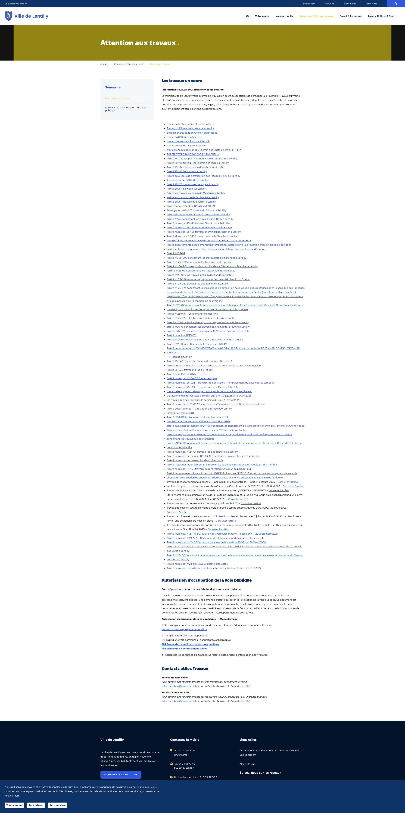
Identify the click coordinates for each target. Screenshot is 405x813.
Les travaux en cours (117, 98)
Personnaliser (58, 805)
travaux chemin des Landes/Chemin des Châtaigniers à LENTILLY (204, 149)
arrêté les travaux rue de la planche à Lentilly (193, 197)
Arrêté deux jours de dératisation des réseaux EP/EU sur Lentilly (203, 175)
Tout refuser (36, 805)
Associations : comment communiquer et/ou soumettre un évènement (271, 752)
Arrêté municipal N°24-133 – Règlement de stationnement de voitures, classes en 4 (215, 538)
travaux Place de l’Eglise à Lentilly (186, 145)
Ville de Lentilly (240, 686)
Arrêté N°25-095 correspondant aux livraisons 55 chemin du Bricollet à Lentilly (212, 266)
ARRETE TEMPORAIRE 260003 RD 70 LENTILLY (193, 154)
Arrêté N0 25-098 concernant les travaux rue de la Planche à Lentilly (206, 257)
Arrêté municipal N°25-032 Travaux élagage (192, 378)
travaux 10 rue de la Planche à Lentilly (188, 141)
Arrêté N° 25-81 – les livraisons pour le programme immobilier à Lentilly (208, 322)
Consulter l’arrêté (288, 482)
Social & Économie (351, 16)
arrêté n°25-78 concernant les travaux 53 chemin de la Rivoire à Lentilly (208, 326)
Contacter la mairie (116, 775)
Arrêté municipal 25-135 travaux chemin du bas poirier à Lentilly (204, 231)
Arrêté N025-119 (176, 253)
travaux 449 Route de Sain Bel (184, 137)
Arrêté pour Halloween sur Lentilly (186, 188)
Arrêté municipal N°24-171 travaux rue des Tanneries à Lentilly (202, 451)
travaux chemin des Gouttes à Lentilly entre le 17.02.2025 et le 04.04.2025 (209, 395)
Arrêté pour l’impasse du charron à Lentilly (191, 201)
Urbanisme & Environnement (316, 16)
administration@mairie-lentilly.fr (181, 686)
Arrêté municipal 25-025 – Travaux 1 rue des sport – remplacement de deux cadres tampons (220, 382)
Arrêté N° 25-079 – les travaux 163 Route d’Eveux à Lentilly (201, 318)
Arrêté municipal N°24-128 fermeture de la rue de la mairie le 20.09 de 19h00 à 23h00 (216, 542)
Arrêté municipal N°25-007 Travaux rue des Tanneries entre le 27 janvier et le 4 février (216, 404)
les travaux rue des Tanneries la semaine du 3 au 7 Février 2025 (203, 400)
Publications (309, 4)
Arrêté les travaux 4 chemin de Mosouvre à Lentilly (196, 193)
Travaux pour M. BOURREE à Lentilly (187, 180)
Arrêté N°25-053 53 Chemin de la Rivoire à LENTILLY (197, 344)
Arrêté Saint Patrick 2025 (181, 374)
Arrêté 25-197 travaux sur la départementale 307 (195, 167)
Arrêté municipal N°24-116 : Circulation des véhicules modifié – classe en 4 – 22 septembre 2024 (222, 533)
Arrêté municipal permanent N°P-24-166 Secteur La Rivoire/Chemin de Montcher (213, 456)
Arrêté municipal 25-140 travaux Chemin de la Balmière (199, 223)
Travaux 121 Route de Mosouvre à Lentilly (190, 128)
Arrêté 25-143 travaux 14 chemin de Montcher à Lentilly (198, 214)
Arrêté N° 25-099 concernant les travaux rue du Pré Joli (199, 262)
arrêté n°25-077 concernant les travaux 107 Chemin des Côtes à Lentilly (208, 331)
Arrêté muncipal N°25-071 (181, 335)
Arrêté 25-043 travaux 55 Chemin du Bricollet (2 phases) (199, 361)
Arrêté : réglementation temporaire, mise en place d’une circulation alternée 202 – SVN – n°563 (222, 464)
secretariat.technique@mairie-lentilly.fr (184, 629)
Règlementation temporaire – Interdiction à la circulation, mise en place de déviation (216, 249)
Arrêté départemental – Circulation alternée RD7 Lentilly (199, 408)
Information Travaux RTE (181, 413)
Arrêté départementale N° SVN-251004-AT (191, 206)
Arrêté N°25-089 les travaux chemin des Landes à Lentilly (200, 275)
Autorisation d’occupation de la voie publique (126, 109)
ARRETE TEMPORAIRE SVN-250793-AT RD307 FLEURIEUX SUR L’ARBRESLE (209, 240)
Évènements (349, 4)
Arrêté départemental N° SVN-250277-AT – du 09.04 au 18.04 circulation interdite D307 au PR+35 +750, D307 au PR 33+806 (233, 350)
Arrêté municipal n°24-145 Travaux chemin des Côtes (197, 563)
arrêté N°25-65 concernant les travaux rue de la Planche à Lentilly (205, 339)
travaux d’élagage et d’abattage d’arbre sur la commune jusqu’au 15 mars (209, 391)
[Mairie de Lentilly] (26, 16)
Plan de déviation (182, 356)
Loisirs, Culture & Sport (382, 16)
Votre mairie (262, 16)
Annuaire (329, 4)
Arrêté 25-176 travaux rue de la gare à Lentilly (193, 184)
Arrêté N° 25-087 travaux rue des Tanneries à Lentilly (197, 283)
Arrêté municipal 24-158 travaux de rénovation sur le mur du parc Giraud (209, 469)
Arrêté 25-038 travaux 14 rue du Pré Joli (190, 369)
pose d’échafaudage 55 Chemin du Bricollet (192, 132)
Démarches (371, 4)
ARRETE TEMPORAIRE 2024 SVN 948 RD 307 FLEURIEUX (198, 421)
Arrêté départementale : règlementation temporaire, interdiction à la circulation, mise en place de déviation (229, 244)
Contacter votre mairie (16, 4)
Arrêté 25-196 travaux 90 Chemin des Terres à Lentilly (198, 162)
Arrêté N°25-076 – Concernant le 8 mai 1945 (192, 313)
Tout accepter (14, 805)
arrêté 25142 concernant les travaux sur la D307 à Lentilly (200, 219)
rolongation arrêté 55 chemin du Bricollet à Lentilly (197, 210)
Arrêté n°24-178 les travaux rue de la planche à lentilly (198, 417)
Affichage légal (248, 764)
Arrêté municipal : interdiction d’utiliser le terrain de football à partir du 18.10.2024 (214, 568)
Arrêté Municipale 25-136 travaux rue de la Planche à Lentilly (202, 236)
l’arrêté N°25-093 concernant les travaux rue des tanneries (201, 270)
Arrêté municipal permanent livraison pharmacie (195, 460)
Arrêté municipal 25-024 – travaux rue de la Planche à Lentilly (202, 387)
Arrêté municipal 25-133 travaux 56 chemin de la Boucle (199, 227)
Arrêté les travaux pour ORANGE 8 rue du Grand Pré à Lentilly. (202, 158)
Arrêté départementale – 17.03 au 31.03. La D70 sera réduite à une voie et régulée (214, 365)
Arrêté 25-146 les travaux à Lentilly (187, 171)
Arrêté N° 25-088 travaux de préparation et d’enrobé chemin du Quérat (208, 279)
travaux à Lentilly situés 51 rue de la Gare (190, 124)
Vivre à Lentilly (284, 16)
